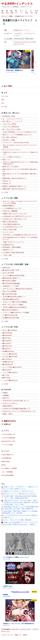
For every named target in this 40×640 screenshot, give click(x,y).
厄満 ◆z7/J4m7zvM (7, 362)
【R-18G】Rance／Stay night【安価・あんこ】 (15, 400)
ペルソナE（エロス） (8, 232)
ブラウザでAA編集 (7, 445)
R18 (2, 103)
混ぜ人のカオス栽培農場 (9, 291)
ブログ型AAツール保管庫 (9, 468)
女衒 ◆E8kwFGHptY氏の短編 (10, 318)
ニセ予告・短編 (6, 255)
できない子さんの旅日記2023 (10, 127)
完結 (2, 100)
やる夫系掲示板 (6, 458)
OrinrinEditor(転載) (7, 475)
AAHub (3, 465)
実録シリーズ (6, 159)
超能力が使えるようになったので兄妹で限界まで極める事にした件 (20, 170)
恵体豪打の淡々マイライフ (22, 30)
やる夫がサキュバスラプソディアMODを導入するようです (19, 411)
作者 (26, 13)
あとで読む (8, 86)
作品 (7, 13)
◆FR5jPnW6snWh (7, 364)
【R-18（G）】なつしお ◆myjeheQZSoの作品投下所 (17, 289)
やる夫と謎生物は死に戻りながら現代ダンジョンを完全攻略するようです (20, 238)
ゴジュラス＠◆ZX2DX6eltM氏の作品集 (13, 275)
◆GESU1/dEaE (6, 338)
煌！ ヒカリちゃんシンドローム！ (12, 119)
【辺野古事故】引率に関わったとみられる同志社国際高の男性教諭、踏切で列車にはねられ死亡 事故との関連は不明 (20, 508)
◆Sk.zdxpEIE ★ (6, 370)
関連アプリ (18, 635)
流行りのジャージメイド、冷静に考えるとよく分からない (19, 494)
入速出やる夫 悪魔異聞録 (10, 211)
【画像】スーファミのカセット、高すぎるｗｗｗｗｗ (18, 491)
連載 (12, 13)
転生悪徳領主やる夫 (8, 245)
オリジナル (4, 96)
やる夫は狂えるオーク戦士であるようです (14, 219)
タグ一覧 (4, 106)
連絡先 (25, 635)
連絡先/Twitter (9, 421)
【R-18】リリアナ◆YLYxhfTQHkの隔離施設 (14, 302)
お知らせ (7, 424)
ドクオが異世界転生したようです (11, 208)
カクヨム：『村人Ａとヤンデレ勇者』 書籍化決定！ (18, 520)
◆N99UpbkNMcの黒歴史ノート (11, 278)
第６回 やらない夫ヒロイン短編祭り (13, 304)
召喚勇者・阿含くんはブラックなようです (14, 214)
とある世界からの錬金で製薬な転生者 (13, 252)
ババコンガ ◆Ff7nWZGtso (9, 372)
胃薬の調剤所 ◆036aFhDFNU (10, 299)
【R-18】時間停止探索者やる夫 (11, 224)
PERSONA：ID (6, 181)
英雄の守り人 (6, 398)
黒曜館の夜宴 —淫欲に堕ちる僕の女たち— (14, 178)
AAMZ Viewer (5, 461)
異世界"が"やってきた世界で (10, 166)
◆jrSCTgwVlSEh (6, 341)
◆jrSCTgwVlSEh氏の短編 (9, 294)
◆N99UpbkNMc (7, 335)
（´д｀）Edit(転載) (7, 472)
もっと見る (4, 192)
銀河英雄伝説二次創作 (8, 116)
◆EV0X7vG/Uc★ (7, 346)
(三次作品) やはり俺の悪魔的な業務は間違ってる (16, 408)
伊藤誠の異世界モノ (8, 406)
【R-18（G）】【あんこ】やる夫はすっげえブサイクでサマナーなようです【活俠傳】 (19, 202)
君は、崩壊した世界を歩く (10, 137)
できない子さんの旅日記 (9, 124)
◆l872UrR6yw (6, 378)
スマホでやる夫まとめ (8, 434)
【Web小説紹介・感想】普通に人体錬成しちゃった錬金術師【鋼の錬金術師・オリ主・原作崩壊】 (19, 512)
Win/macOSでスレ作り (8, 441)
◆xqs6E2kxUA (6, 349)
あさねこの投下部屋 (8, 273)
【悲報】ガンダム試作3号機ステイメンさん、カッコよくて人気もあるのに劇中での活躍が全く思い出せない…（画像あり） (19, 523)
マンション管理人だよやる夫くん (11, 157)
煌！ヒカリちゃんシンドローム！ (11, 150)
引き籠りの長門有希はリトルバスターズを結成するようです (19, 132)
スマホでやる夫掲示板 (8, 438)
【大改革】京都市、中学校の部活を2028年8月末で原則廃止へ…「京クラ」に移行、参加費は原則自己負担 (19, 497)
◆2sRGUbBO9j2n (7, 333)
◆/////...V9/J (5, 375)
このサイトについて (7, 635)
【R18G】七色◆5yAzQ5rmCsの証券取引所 (14, 307)
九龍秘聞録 (5, 395)
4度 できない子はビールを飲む (11, 129)
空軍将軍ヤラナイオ (8, 250)
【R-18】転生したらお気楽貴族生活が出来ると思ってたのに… (19, 235)
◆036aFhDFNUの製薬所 (9, 281)
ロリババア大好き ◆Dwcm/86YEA (12, 367)
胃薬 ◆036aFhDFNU (8, 351)
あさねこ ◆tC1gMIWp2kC (9, 330)
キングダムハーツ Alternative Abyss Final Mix (15, 142)
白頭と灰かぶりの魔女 (8, 140)
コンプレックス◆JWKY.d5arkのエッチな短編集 (15, 312)
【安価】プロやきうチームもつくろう (13, 242)
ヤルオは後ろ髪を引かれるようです (12, 227)
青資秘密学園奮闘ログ (8, 206)
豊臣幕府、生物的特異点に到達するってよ (14, 186)
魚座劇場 (4, 393)
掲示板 (36, 12)
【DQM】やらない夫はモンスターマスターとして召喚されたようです (20, 153)
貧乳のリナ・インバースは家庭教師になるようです (16, 134)
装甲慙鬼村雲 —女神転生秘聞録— (12, 247)
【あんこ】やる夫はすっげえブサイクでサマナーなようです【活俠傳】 (19, 146)
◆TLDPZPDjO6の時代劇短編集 (11, 283)
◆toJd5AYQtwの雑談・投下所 (10, 270)
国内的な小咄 (6, 267)
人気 (31, 13)
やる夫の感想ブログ (7, 454)
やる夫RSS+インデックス (17, 3)
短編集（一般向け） (8, 414)
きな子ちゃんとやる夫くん (10, 403)
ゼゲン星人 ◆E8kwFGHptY (10, 356)
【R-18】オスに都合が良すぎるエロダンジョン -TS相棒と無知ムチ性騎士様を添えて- (20, 163)
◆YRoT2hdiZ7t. (6, 343)
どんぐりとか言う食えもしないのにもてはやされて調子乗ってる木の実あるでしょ (20, 516)
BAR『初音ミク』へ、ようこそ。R (12, 121)
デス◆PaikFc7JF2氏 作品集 (10, 315)
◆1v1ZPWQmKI (7, 359)
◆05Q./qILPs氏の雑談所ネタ (10, 310)
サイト (21, 12)
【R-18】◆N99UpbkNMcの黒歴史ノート (14, 296)
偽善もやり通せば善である (10, 221)
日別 (2, 13)
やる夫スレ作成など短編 (9, 229)
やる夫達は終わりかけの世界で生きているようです (16, 216)
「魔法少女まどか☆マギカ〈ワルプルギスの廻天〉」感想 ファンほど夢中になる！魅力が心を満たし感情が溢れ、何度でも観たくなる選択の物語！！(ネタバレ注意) (19, 502)
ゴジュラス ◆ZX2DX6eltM (9, 354)
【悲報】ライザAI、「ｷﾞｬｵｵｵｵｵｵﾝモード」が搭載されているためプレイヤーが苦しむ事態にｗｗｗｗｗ (19, 488)
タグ (16, 13)
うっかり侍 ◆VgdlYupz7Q (9, 380)
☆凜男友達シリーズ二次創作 (10, 286)
